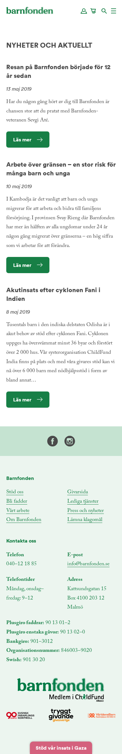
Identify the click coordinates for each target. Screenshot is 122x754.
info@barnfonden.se (88, 564)
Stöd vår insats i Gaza (61, 747)
